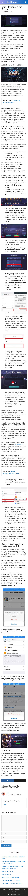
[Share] (7, 780)
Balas (5, 804)
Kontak (5, 889)
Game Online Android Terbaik (10, 877)
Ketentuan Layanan (20, 889)
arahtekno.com (16, 894)
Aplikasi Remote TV (7, 871)
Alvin (7, 793)
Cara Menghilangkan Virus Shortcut (12, 883)
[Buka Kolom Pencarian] (25, 2)
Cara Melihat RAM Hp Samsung (11, 880)
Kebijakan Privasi (14, 891)
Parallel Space (19, 444)
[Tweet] (20, 780)
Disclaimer (11, 889)
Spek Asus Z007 (6, 874)
